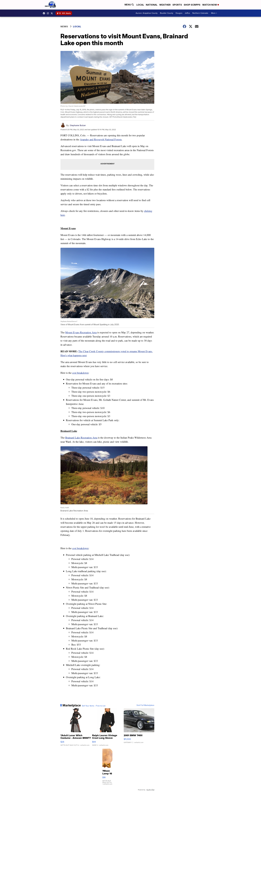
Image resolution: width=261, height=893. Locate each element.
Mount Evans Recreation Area (81, 332)
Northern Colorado (200, 13)
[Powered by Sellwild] (150, 790)
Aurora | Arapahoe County (147, 13)
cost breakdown (80, 372)
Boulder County (166, 13)
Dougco (179, 13)
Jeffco (187, 13)
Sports (177, 4)
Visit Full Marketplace (145, 705)
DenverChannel (52, 13)
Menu (128, 5)
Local (140, 4)
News (64, 26)
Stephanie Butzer (78, 125)
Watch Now (209, 4)
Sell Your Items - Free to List (93, 706)
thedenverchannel (48, 13)
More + (214, 13)
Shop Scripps (192, 4)
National (151, 4)
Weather (165, 4)
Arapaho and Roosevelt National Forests (101, 139)
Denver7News (44, 13)
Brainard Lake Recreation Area (81, 437)
